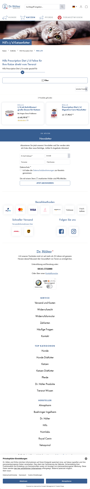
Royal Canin (45, 438)
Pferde (45, 377)
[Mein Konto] (81, 6)
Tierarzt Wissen (45, 390)
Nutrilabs (45, 432)
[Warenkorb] (86, 6)
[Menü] (55, 279)
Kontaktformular (51, 273)
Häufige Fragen (45, 329)
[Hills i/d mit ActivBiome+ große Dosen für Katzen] (9, 113)
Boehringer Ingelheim (45, 412)
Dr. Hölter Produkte (45, 384)
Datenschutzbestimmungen (43, 170)
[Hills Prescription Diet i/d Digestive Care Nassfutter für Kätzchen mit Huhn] (54, 113)
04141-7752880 (45, 268)
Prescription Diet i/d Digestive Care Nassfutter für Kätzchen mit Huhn (74, 108)
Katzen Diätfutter (45, 370)
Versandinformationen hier (22, 224)
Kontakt (45, 336)
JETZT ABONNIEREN (45, 183)
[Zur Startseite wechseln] (11, 6)
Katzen (45, 364)
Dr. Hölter (45, 418)
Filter (46, 80)
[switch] (49, 286)
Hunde (45, 350)
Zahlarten (45, 323)
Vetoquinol (45, 445)
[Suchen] (62, 6)
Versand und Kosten (45, 303)
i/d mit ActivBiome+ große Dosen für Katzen (29, 108)
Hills (21, 105)
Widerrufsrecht (45, 309)
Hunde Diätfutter (45, 357)
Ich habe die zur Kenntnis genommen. (43, 171)
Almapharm (45, 405)
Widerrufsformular (45, 316)
